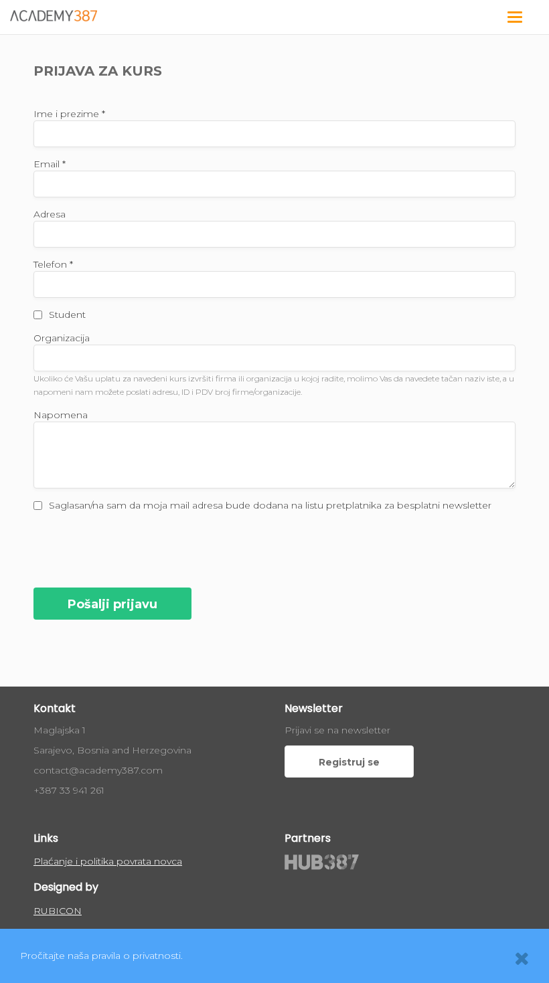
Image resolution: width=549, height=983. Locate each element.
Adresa (49, 214)
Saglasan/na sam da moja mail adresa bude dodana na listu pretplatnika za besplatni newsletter (270, 505)
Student (67, 314)
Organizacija (61, 338)
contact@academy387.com (98, 770)
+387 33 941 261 (68, 790)
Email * (49, 164)
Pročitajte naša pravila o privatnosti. (101, 956)
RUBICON (57, 911)
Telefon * (53, 264)
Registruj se (349, 762)
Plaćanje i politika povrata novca (107, 861)
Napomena (60, 415)
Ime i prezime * (69, 114)
